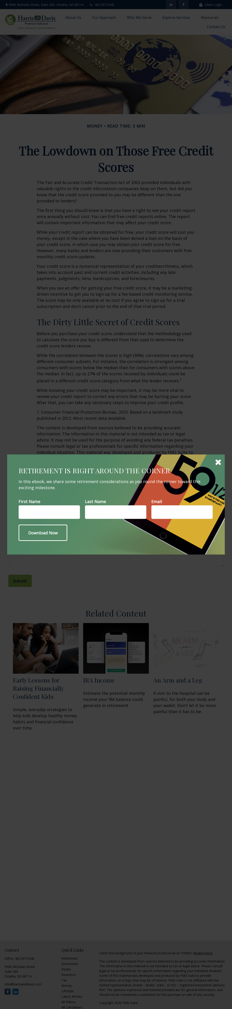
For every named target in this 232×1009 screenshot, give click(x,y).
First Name (29, 501)
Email (156, 501)
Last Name (95, 501)
